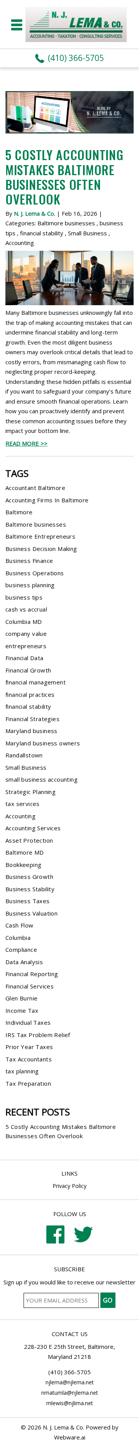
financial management (35, 682)
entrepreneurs (25, 646)
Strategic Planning (30, 792)
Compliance (21, 949)
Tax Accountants (28, 1059)
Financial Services (29, 986)
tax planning (22, 1071)
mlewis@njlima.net (69, 1403)
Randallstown (24, 755)
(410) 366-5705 (76, 57)
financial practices (30, 694)
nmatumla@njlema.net (69, 1392)
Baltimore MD (24, 852)
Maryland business (31, 731)
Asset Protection (29, 840)
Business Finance (29, 560)
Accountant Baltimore (35, 488)
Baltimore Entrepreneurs (40, 536)
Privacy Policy (69, 1185)
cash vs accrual (26, 609)
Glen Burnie (21, 998)
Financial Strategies (32, 719)
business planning (30, 585)
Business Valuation (31, 913)
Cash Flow (19, 925)
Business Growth (29, 876)
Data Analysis (24, 962)
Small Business (87, 233)
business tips (23, 597)
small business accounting (41, 779)
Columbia (18, 937)
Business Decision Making (41, 548)
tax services (22, 804)
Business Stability (29, 889)
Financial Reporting (31, 974)
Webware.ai (69, 1437)
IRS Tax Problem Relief (37, 1035)
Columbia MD (23, 621)
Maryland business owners (42, 743)
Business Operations (34, 573)
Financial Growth (28, 670)
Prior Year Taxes (29, 1047)
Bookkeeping (23, 864)
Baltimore (19, 512)
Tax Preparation (28, 1083)
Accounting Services (33, 828)
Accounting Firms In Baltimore (47, 500)
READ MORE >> (26, 443)
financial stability (41, 233)
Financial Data (24, 658)
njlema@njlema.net (70, 1382)
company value (26, 633)
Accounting (19, 243)
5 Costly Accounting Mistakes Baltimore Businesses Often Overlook (64, 176)
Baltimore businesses (66, 223)
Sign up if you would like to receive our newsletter (69, 1282)
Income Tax (21, 1010)
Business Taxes (27, 901)
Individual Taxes (28, 1022)
